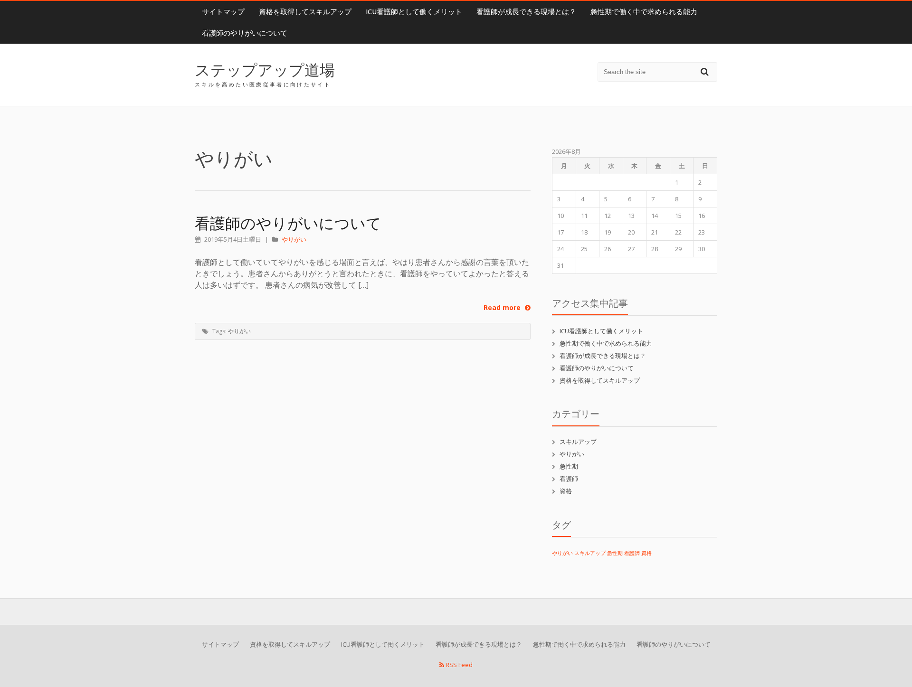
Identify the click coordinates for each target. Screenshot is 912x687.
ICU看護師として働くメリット (414, 12)
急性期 (569, 466)
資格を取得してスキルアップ (305, 12)
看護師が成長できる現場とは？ (526, 12)
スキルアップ (578, 441)
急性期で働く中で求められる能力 (643, 12)
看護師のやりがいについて (244, 33)
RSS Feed (458, 664)
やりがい (294, 239)
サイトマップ (223, 12)
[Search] (706, 71)
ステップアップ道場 (265, 69)
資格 (566, 491)
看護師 (569, 478)
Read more (503, 307)
